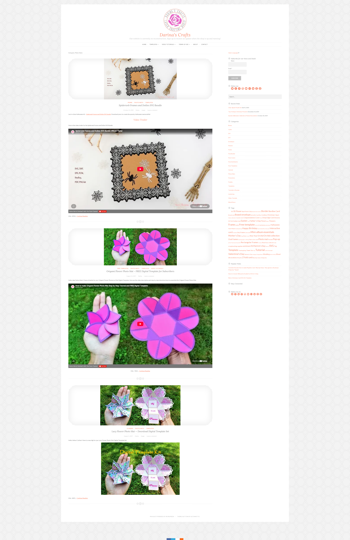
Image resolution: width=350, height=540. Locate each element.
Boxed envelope (242, 214)
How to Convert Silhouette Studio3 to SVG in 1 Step (243, 274)
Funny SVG (257, 225)
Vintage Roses (259, 254)
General (230, 170)
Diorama (277, 218)
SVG (271, 245)
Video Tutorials (168, 44)
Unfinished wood (268, 250)
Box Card (276, 211)
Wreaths (239, 257)
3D (232, 211)
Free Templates (122, 268)
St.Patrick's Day (258, 246)
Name (232, 61)
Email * (230, 68)
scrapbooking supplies (235, 246)
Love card (247, 232)
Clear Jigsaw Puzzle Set (235, 107)
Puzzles (230, 182)
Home (144, 44)
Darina (137, 110)
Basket (253, 211)
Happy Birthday (249, 228)
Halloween (275, 225)
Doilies (235, 221)
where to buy (273, 254)
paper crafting (245, 239)
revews (260, 242)
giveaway (262, 225)
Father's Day (255, 221)
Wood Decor (232, 202)
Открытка (264, 257)
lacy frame (241, 232)
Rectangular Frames (249, 242)
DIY (229, 133)
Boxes (230, 125)
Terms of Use (183, 44)
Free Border (231, 153)
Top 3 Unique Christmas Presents (238, 111)
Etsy (248, 221)
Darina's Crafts (175, 35)
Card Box (258, 215)
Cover (257, 218)
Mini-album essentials (262, 232)
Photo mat (263, 239)
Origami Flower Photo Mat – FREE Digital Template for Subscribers (140, 271)
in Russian (267, 228)
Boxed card (231, 215)
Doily (239, 221)
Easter (244, 220)
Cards (230, 129)
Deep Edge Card (268, 218)
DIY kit (230, 221)
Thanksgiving (242, 250)
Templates (153, 44)
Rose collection (269, 242)
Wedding (266, 254)
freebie (237, 225)
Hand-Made (231, 228)
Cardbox (264, 215)
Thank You (249, 250)
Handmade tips (238, 228)
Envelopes (231, 141)
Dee (261, 217)
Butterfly (253, 215)
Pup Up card (234, 242)
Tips (254, 250)
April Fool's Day (247, 211)
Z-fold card (247, 257)
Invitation (235, 232)
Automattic (195, 516)
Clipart (277, 215)
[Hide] (182, 539)
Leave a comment (152, 110)
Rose (263, 242)
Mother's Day (234, 235)
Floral (263, 221)
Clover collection (232, 217)
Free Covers (231, 158)
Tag (275, 246)
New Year (253, 236)
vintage (254, 254)
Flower (267, 221)
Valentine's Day (236, 254)
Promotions (231, 178)
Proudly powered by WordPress (162, 516)
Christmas (271, 215)
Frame (130, 102)
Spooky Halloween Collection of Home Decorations (242, 115)
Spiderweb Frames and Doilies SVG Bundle (140, 105)
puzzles (239, 242)
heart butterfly (261, 228)
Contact (204, 44)
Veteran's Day (248, 254)
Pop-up (276, 239)
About (195, 44)
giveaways (268, 225)
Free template (247, 224)
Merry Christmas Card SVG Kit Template (239, 278)
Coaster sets (239, 218)
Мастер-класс (257, 257)
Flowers (130, 428)
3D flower (237, 211)
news (248, 236)
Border (264, 211)
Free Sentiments (233, 162)
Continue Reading (82, 216)
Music (245, 236)
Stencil (267, 246)
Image (143, 110)
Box (270, 211)
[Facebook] (169, 539)
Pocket (270, 239)
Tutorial (260, 249)
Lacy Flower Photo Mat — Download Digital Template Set (140, 431)
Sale (275, 242)
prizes (229, 242)
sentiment (247, 246)
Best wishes (258, 211)
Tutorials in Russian (233, 190)
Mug (242, 236)
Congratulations (249, 218)
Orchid (260, 236)
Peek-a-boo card (253, 239)
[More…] (180, 539)
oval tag (240, 239)
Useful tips (231, 194)
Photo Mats (138, 102)
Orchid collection (272, 235)
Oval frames (233, 239)
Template (233, 250)
